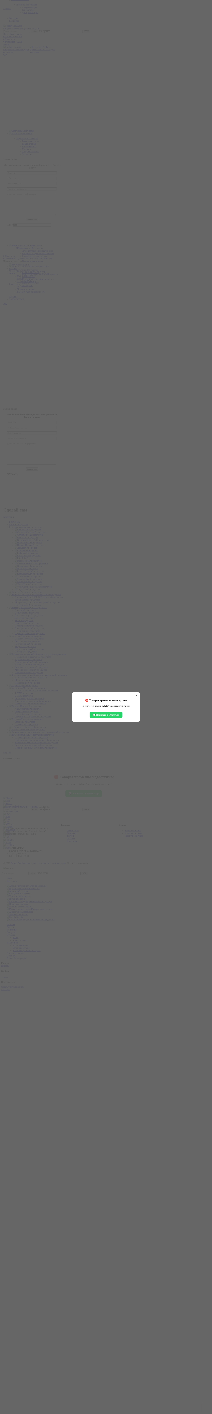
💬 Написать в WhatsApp (106, 715)
